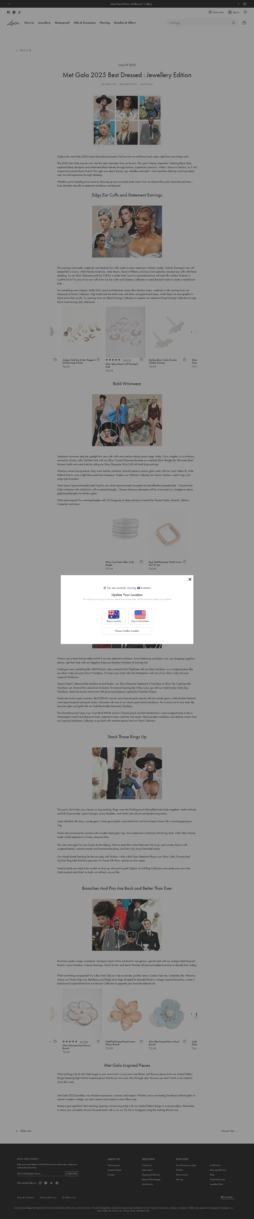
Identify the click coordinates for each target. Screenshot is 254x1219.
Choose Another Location (127, 630)
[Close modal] (189, 579)
